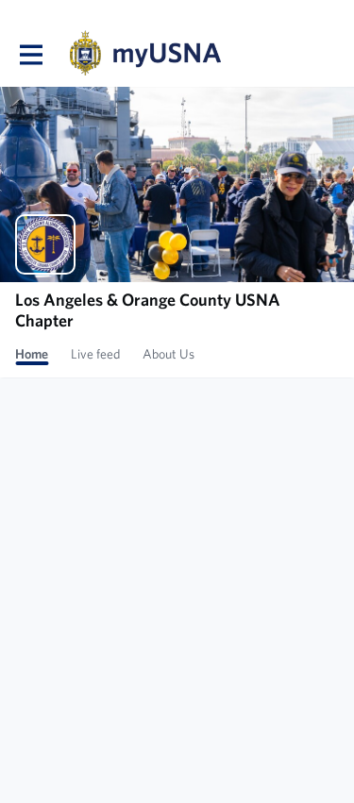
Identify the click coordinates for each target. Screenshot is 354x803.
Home (31, 353)
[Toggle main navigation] (30, 54)
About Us (168, 353)
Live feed (95, 353)
